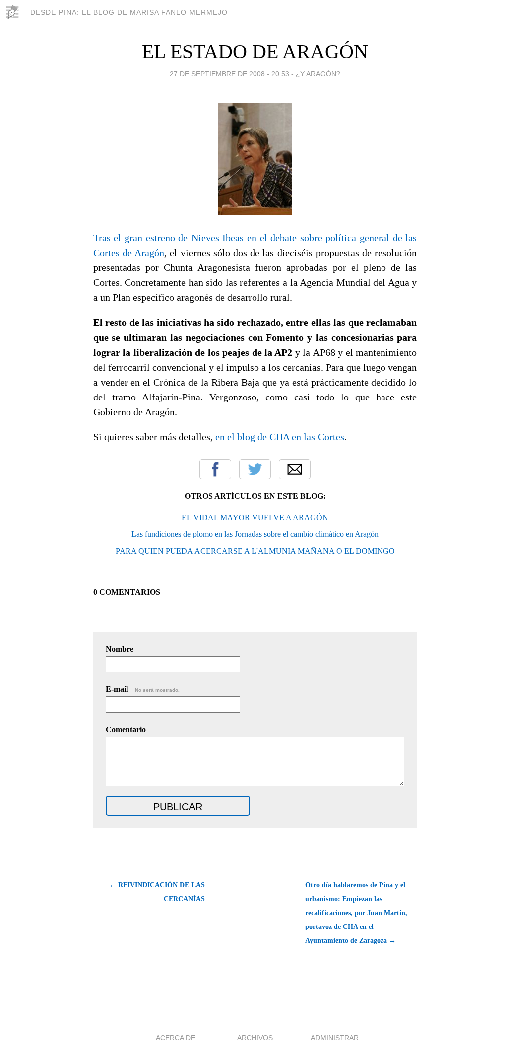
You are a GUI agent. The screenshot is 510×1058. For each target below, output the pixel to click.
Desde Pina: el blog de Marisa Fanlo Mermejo (129, 12)
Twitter (255, 469)
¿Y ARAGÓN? (318, 74)
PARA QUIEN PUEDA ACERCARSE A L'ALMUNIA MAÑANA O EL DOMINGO (255, 551)
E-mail (143, 689)
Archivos (255, 1038)
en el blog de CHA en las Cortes (279, 436)
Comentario (126, 729)
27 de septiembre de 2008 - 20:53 (229, 74)
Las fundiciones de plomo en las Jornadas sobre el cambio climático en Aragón (255, 534)
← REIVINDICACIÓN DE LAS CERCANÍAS (157, 892)
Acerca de (175, 1038)
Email (295, 469)
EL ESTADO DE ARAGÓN (255, 51)
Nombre (119, 649)
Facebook (215, 469)
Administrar (335, 1038)
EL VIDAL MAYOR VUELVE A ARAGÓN (255, 517)
